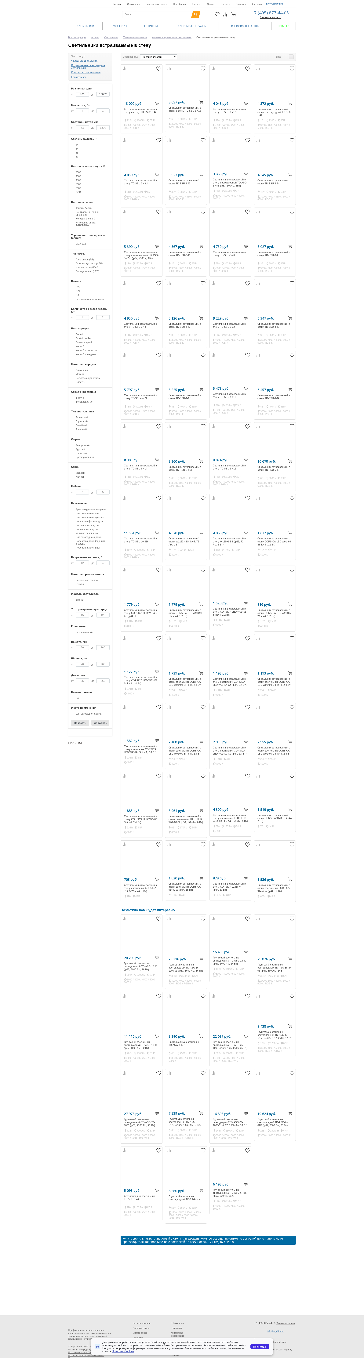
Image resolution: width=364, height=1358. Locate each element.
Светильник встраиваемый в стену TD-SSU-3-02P (229, 325)
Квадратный (82, 445)
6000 (78, 188)
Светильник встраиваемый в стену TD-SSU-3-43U (140, 182)
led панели (150, 26)
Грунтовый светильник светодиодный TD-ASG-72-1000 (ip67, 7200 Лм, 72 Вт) (139, 1122)
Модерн (80, 472)
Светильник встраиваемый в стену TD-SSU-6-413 (185, 468)
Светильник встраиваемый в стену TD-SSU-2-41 (185, 254)
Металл (80, 374)
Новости (225, 4)
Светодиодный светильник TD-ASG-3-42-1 (184, 1043)
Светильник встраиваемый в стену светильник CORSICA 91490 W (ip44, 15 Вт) (185, 886)
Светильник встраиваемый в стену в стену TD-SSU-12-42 (140, 111)
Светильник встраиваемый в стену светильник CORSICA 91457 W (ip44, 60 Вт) (273, 888)
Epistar (79, 599)
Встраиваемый (84, 632)
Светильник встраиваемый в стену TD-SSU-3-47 (185, 325)
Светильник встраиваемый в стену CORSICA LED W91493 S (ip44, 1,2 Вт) (229, 611)
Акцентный (82, 417)
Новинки (283, 26)
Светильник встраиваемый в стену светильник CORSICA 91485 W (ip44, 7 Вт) (140, 888)
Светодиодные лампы (192, 26)
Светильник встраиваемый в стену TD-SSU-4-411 (229, 395)
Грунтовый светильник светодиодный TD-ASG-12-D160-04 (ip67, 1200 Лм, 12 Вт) (274, 1034)
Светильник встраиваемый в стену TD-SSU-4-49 (273, 397)
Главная (175, 1355)
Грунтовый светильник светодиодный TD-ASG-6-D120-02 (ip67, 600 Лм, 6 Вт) (185, 1121)
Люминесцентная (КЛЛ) (89, 263)
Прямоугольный (85, 457)
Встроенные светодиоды (90, 299)
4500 (78, 180)
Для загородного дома (88, 537)
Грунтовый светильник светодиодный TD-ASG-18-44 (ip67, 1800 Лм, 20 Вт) (140, 1045)
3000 (78, 172)
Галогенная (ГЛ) (85, 259)
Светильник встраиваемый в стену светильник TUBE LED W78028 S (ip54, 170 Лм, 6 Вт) (186, 819)
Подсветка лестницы (88, 547)
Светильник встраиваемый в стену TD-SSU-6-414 (140, 467)
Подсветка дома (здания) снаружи (90, 542)
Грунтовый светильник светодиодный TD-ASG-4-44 (185, 1198)
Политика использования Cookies (86, 1355)
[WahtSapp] (287, 4)
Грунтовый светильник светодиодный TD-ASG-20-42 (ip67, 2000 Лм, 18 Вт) (140, 966)
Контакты (257, 4)
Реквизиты (176, 1328)
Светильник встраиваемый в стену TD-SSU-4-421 (140, 397)
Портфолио (179, 4)
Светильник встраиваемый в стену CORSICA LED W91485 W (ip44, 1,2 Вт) (274, 613)
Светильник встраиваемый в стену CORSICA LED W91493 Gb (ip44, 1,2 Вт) (185, 613)
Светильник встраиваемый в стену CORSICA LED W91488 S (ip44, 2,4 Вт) (140, 680)
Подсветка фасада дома (90, 521)
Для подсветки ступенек (90, 517)
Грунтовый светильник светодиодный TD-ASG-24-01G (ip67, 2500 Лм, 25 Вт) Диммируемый (272, 1124)
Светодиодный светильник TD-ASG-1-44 (139, 1197)
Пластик (80, 382)
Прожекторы (119, 26)
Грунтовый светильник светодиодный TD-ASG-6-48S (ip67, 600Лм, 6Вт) (230, 1192)
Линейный (81, 425)
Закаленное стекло (87, 580)
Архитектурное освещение (91, 509)
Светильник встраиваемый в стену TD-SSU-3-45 (273, 254)
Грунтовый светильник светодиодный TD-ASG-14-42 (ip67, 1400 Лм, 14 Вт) (229, 960)
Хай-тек (80, 476)
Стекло (80, 584)
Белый (79, 334)
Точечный (81, 429)
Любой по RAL (84, 338)
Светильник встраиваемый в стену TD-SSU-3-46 (229, 254)
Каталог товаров (141, 1323)
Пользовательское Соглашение (84, 1352)
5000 (78, 184)
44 (77, 144)
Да (77, 698)
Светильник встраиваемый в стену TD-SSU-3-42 (273, 325)
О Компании (177, 1323)
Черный (80, 346)
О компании (133, 4)
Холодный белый (85, 218)
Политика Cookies (123, 1351)
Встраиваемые (84, 401)
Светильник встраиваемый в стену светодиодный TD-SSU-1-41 (274, 112)
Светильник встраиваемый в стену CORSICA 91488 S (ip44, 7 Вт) (274, 818)
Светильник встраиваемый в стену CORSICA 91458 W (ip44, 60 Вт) (229, 886)
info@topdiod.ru (274, 3)
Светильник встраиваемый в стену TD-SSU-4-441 (185, 397)
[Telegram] (293, 4)
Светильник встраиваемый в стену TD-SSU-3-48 (140, 325)
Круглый (80, 449)
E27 (78, 287)
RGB (78, 192)
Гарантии (241, 4)
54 (77, 148)
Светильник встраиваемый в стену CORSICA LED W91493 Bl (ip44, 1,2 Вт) (274, 541)
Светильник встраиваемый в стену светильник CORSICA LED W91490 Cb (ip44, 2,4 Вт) (229, 750)
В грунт (80, 397)
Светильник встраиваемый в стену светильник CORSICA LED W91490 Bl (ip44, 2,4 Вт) (185, 750)
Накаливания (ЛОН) (87, 267)
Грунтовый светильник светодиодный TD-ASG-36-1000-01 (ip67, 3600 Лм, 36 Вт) (186, 967)
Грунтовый (82, 421)
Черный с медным (86, 354)
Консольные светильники (85, 72)
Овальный (81, 453)
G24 (78, 291)
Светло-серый (84, 342)
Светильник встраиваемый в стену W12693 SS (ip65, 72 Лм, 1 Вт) (185, 541)
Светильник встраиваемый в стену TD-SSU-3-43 (185, 182)
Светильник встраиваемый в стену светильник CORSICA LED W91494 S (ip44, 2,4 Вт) (140, 749)
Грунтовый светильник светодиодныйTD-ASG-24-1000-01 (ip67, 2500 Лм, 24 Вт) (230, 1122)
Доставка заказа (141, 1328)
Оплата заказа (140, 1332)
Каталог (117, 4)
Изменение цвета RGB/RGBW (85, 224)
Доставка (196, 4)
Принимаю (260, 1346)
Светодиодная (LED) (87, 271)
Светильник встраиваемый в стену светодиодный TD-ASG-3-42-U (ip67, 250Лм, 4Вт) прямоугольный (141, 257)
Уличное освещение (87, 533)
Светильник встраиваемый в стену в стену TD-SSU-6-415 (185, 109)
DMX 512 (81, 243)
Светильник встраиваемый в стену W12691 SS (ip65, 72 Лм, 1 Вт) (229, 541)
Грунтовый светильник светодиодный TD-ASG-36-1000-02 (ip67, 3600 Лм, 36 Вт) (230, 1045)
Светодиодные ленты (245, 26)
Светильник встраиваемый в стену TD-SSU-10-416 (140, 540)
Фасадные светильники (84, 60)
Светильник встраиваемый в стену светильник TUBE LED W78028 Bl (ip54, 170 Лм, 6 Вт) (230, 818)
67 (77, 156)
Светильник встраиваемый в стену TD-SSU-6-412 (229, 467)
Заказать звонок (270, 17)
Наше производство (156, 4)
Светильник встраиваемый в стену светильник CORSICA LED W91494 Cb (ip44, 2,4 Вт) (229, 681)
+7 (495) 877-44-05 (270, 13)
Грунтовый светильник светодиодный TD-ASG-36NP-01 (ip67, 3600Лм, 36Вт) (274, 967)
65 (77, 152)
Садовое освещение (87, 529)
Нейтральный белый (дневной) (87, 213)
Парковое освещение (88, 525)
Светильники (85, 26)
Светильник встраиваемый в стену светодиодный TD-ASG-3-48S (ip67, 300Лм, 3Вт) (230, 182)
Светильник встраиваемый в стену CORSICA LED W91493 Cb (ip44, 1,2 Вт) (140, 613)
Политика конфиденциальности (85, 1349)
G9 (77, 295)
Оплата (211, 4)
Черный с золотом (86, 350)
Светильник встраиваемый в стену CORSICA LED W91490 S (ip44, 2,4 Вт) (140, 819)
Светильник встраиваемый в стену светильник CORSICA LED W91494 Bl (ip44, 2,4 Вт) (185, 681)
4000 (78, 176)
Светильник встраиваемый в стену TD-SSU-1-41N (229, 111)
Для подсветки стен (87, 513)
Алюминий (82, 370)
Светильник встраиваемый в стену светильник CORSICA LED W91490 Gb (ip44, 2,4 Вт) (274, 750)
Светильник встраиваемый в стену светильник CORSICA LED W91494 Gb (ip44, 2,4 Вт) (274, 681)
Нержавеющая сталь (88, 378)
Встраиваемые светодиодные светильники (88, 66)
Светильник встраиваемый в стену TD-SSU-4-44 (273, 182)
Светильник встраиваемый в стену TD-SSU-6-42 (273, 468)
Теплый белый (84, 208)
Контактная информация (177, 1334)
